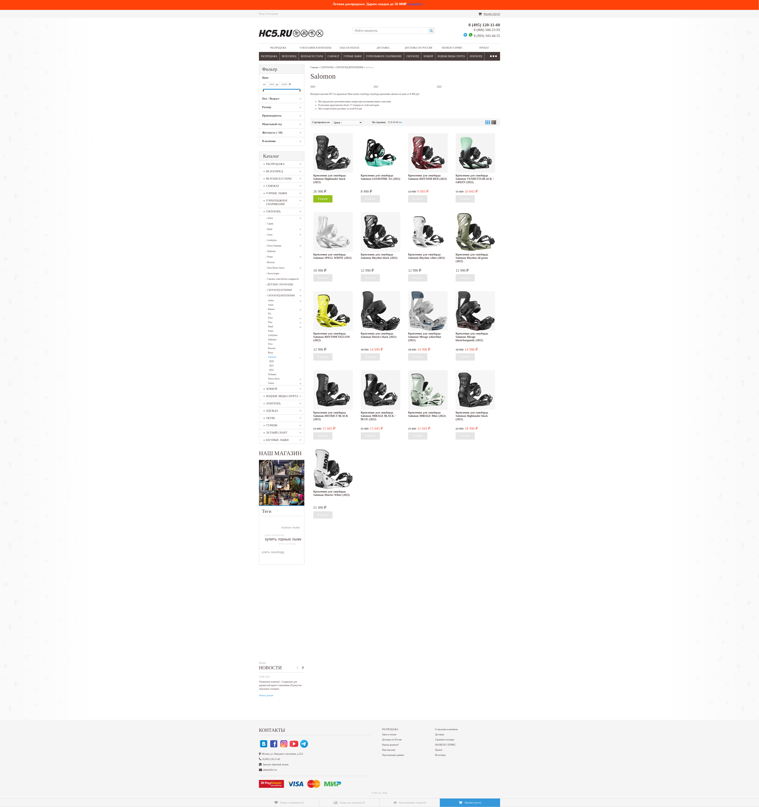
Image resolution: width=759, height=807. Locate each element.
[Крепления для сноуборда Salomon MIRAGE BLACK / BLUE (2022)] (380, 390)
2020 (271, 361)
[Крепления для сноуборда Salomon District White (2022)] (333, 469)
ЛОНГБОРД (476, 56)
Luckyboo (271, 240)
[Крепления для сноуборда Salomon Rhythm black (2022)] (380, 232)
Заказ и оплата (349, 47)
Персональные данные (393, 755)
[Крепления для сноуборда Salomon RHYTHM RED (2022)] (428, 153)
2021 (271, 365)
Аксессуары (272, 273)
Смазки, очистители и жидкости (282, 279)
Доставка (383, 47)
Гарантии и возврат (444, 739)
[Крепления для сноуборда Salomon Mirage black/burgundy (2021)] (475, 311)
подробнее (415, 4)
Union (271, 383)
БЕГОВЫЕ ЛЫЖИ (277, 440)
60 (397, 122)
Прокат (484, 47)
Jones (269, 234)
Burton (271, 309)
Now (270, 344)
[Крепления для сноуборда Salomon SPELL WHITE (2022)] (333, 232)
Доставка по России (418, 47)
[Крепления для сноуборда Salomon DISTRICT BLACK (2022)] (333, 390)
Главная (314, 67)
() (292, 802)
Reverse (270, 262)
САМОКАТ (333, 56)
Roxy (270, 352)
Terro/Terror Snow (275, 267)
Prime (269, 256)
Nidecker (270, 251)
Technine (272, 374)
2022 (271, 370)
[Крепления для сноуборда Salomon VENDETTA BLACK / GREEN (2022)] (475, 153)
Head (268, 229)
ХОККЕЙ (428, 56)
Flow (270, 317)
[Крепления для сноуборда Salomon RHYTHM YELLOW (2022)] (333, 311)
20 (391, 122)
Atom (270, 304)
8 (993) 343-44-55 (487, 36)
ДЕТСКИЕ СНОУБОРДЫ (279, 284)
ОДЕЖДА (272, 410)
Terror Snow (274, 378)
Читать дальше (266, 695)
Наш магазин (388, 750)
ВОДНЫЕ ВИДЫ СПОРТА (451, 56)
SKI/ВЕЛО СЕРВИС (452, 47)
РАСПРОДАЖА (278, 47)
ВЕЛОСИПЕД (289, 56)
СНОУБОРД (412, 56)
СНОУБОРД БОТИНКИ (278, 290)
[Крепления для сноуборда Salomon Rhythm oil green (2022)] (475, 232)
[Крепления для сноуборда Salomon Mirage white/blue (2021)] (428, 311)
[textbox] (390, 30)
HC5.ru (377, 793)
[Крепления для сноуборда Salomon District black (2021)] (380, 311)
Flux (270, 322)
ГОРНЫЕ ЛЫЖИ (353, 56)
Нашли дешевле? (390, 744)
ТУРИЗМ (271, 425)
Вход (261, 13)
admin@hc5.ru (270, 769)
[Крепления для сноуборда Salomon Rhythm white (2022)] (428, 232)
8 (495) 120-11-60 (484, 24)
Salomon (272, 357)
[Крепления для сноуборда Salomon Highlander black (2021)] (475, 390)
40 (394, 122)
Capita (269, 223)
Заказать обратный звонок (276, 764)
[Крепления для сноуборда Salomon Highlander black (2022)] (333, 153)
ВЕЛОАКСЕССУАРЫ (312, 56)
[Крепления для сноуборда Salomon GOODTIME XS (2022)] (380, 153)
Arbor (269, 218)
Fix (269, 313)
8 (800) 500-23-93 (487, 30)
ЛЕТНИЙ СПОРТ (276, 432)
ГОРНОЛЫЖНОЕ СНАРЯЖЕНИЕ (384, 56)
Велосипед (440, 755)
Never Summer (273, 245)
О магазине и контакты (315, 47)
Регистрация (272, 13)
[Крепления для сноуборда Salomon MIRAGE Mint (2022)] (428, 390)
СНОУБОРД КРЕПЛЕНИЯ (280, 295)
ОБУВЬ (270, 418)
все (400, 122)
